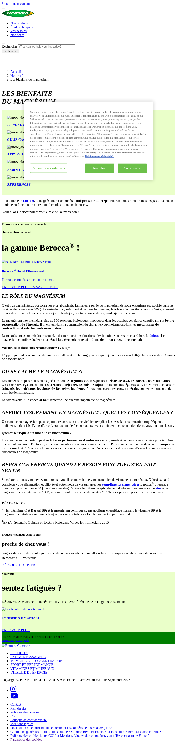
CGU (14, 716)
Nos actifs (17, 35)
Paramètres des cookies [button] (26, 739)
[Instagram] (13, 690)
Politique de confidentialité (28, 720)
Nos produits (19, 23)
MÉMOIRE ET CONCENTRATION (36, 661)
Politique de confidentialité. (99, 156)
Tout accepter (132, 167)
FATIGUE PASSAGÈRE (28, 657)
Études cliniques (21, 27)
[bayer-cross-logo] (8, 64)
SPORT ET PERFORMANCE (31, 665)
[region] (88, 141)
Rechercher (9, 46)
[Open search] (3, 43)
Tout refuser (100, 167)
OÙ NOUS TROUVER (18, 565)
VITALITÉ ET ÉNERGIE (28, 672)
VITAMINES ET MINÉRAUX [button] (32, 668)
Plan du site (18, 708)
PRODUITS (19, 653)
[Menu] (3, 8)
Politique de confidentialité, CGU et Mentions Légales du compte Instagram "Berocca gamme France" (80, 735)
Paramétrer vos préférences (49, 167)
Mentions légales (21, 724)
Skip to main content (16, 3)
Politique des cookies (24, 712)
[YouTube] (14, 697)
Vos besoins (18, 31)
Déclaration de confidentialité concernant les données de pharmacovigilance (61, 728)
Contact (15, 704)
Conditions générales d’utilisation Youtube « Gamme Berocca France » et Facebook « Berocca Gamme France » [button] (86, 732)
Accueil (15, 72)
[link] (30, 287)
